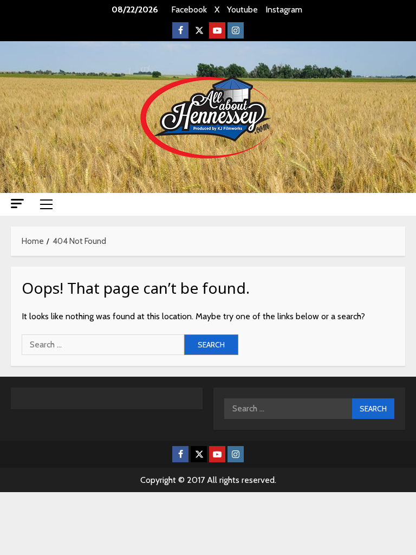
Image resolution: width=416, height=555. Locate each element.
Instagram (283, 9)
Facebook (189, 9)
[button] (17, 203)
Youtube (242, 9)
